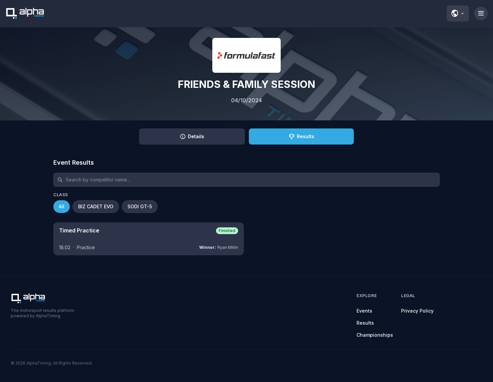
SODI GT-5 (139, 206)
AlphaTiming (38, 363)
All (61, 206)
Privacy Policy (417, 311)
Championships (375, 335)
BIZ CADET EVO (95, 206)
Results (365, 323)
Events (364, 311)
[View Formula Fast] (246, 55)
